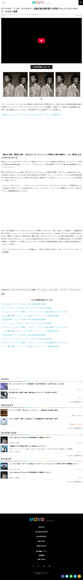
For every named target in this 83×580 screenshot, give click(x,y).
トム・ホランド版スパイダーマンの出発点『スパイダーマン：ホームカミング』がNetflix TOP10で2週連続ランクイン (43, 463)
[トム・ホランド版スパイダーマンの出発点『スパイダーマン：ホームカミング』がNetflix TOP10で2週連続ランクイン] (4, 466)
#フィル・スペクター (69, 14)
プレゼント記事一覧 (74, 428)
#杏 (15, 398)
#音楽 (2, 16)
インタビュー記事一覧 (74, 455)
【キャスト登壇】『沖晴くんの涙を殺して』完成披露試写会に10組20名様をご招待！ (34, 418)
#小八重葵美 (16, 477)
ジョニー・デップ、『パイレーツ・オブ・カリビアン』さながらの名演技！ (27, 308)
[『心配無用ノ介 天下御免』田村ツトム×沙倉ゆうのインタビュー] (4, 448)
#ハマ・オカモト (50, 14)
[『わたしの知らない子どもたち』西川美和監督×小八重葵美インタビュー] (4, 474)
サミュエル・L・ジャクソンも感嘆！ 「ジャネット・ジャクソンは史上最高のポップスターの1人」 (35, 312)
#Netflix (10, 469)
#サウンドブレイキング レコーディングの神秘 (22, 14)
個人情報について (41, 551)
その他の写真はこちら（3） (41, 67)
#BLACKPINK (12, 389)
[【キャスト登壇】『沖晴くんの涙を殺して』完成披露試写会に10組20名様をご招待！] (4, 421)
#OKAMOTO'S (5, 14)
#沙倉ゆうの (17, 451)
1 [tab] (41, 98)
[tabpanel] (15, 84)
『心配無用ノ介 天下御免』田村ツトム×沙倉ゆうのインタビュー (28, 446)
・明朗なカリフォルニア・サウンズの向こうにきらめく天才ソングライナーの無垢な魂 (30, 115)
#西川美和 (11, 477)
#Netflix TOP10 (16, 469)
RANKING (41, 536)
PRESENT (41, 546)
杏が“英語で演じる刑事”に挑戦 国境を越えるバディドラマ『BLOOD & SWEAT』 (33, 392)
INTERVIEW (41, 532)
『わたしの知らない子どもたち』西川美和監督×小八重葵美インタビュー (30, 472)
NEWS (41, 527)
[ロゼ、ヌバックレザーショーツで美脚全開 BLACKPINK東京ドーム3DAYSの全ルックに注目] (4, 386)
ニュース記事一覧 (75, 402)
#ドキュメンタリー (40, 14)
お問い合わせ (41, 559)
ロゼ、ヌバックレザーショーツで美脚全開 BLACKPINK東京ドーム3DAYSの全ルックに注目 (36, 384)
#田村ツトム (11, 451)
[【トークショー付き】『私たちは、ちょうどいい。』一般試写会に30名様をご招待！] (4, 412)
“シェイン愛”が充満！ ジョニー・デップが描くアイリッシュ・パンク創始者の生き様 (30, 315)
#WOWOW (11, 398)
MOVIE (41, 541)
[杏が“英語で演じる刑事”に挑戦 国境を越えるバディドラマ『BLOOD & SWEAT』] (4, 395)
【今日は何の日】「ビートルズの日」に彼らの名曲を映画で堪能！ (24, 304)
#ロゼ (17, 389)
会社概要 (41, 555)
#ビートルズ (59, 14)
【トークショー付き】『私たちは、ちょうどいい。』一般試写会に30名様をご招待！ (34, 410)
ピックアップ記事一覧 (74, 482)
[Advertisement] (41, 134)
